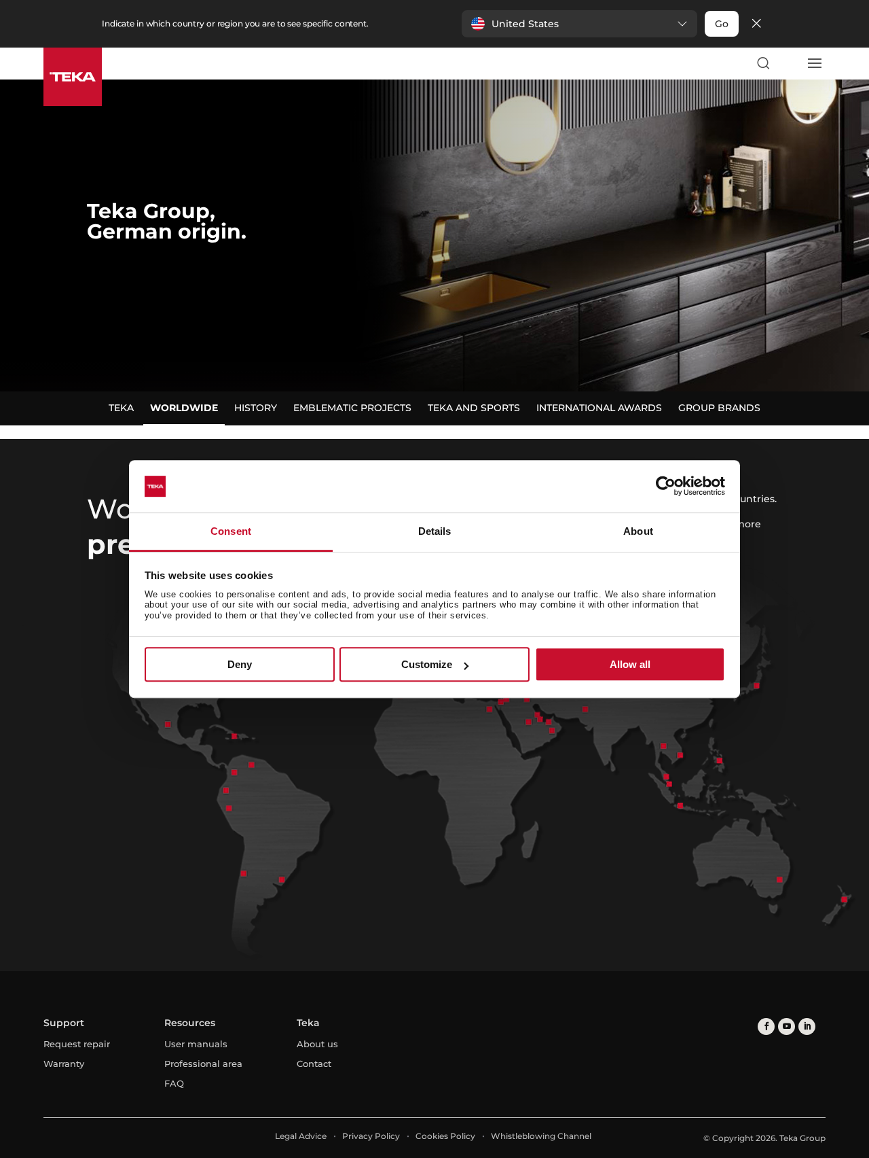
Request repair (76, 1043)
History (255, 408)
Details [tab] (434, 531)
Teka (121, 408)
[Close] (756, 24)
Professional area (203, 1063)
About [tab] (638, 531)
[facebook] (766, 1026)
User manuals (195, 1043)
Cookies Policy (445, 1136)
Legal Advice (301, 1136)
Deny (239, 664)
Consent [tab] (230, 531)
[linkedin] (806, 1026)
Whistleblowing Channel (541, 1136)
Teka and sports (474, 408)
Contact (314, 1063)
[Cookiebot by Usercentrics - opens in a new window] (665, 486)
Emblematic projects (352, 408)
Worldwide (184, 408)
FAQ (174, 1083)
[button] (579, 24)
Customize (426, 664)
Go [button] (721, 24)
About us (317, 1043)
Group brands (719, 408)
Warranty (63, 1063)
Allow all (630, 664)
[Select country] (788, 63)
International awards (599, 408)
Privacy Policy (371, 1136)
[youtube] (786, 1026)
